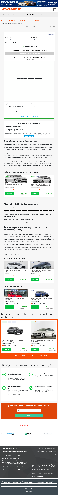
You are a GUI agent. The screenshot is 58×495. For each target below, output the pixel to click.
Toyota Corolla (31, 222)
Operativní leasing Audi (22, 463)
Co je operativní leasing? (22, 116)
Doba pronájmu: (34, 37)
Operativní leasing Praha (17, 466)
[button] (56, 433)
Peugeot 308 (31, 210)
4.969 (5, 216)
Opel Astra (24, 210)
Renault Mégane (38, 210)
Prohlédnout (9, 193)
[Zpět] (2, 14)
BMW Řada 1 (6, 210)
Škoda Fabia (45, 210)
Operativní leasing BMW (10, 463)
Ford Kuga (24, 222)
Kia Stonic (37, 222)
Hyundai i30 (18, 210)
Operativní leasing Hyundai (12, 462)
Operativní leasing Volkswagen (9, 460)
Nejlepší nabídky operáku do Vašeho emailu (29, 406)
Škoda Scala (12, 222)
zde (51, 482)
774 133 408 (41, 57)
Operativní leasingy (6, 466)
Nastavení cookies (29, 488)
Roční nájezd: (8, 37)
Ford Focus (12, 210)
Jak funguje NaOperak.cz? (35, 116)
